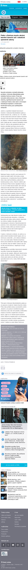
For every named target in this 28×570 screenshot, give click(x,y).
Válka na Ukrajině (6, 515)
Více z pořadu (6, 470)
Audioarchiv (18, 8)
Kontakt (17, 524)
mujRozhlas (4, 378)
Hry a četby (5, 383)
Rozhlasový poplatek (20, 526)
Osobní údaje (10, 564)
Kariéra (17, 522)
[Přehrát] (3, 83)
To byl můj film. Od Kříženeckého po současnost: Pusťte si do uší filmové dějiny (17, 474)
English (3, 566)
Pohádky (4, 389)
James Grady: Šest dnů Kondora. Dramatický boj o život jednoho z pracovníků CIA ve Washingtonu (12, 426)
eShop (3, 522)
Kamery (25, 8)
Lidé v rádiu (18, 519)
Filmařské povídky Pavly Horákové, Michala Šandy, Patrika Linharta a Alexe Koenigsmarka (15, 448)
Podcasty (4, 534)
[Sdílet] (4, 89)
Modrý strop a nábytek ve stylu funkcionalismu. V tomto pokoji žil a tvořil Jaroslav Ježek (13, 209)
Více (21, 17)
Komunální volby (6, 517)
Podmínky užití (18, 564)
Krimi (3, 386)
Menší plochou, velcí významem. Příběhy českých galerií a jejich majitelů (17, 481)
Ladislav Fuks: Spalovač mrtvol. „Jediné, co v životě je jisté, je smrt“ (15, 433)
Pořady (4, 392)
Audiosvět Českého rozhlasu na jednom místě (12, 402)
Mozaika (3, 44)
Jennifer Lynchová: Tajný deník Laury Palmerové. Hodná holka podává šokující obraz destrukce (15, 440)
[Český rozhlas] (5, 2)
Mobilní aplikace (5, 536)
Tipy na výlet (5, 17)
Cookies (3, 564)
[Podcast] (1, 89)
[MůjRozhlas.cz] (3, 51)
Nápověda (17, 517)
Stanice (3, 519)
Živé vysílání (5, 396)
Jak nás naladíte (19, 515)
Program (11, 8)
